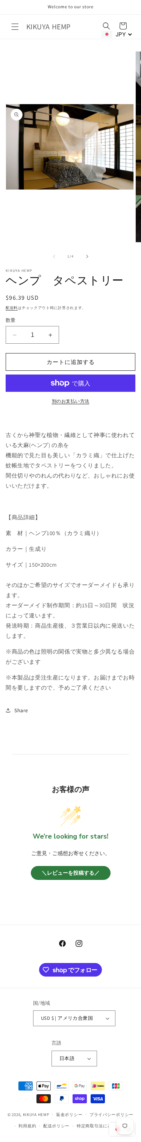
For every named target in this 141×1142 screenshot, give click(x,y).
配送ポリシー (56, 1125)
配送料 (12, 307)
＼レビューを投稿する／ (71, 873)
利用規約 (27, 1125)
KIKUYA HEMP (36, 1114)
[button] (15, 26)
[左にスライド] (54, 256)
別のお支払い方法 (70, 401)
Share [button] (21, 710)
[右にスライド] (87, 256)
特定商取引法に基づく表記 (103, 1125)
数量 (11, 320)
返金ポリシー (69, 1114)
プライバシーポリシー (111, 1114)
